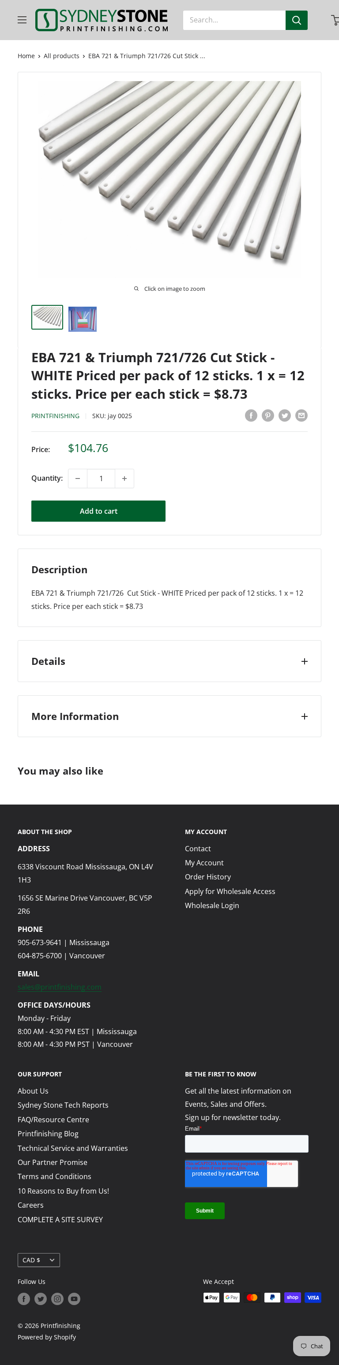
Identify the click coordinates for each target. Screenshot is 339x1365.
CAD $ (31, 1260)
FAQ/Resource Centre (53, 1119)
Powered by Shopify (47, 1337)
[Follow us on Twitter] (40, 1298)
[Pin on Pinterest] (268, 415)
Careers (31, 1205)
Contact (198, 848)
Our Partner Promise (52, 1162)
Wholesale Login (212, 905)
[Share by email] (301, 415)
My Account (204, 863)
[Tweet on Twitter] (285, 415)
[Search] (297, 20)
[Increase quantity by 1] (124, 478)
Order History (208, 877)
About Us (33, 1091)
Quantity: (47, 478)
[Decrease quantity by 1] (77, 478)
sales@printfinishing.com (60, 987)
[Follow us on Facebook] (24, 1298)
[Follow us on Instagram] (57, 1298)
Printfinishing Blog (48, 1134)
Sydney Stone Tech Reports (63, 1105)
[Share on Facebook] (251, 415)
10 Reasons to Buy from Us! (63, 1191)
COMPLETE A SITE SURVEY (60, 1219)
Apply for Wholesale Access (230, 891)
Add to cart (98, 511)
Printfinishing (55, 416)
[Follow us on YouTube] (74, 1298)
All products (61, 56)
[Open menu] (22, 19)
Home (26, 56)
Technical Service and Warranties (73, 1148)
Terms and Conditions (54, 1176)
